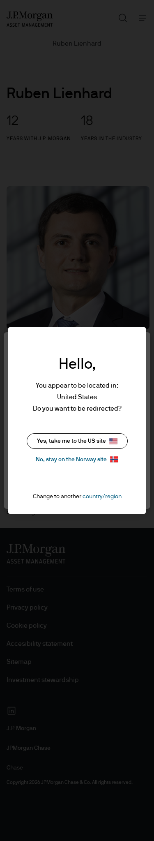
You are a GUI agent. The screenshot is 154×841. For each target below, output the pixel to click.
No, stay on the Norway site (71, 459)
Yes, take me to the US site (71, 441)
